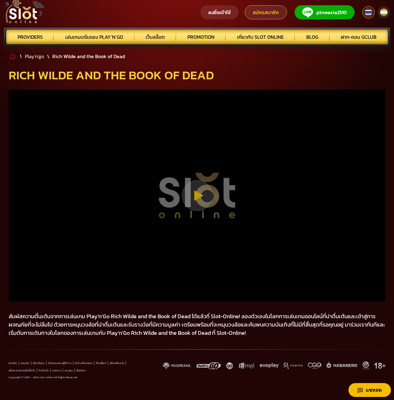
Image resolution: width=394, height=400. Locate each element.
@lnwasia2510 (331, 12)
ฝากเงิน (13, 363)
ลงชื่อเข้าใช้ (219, 12)
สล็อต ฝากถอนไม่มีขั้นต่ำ (22, 370)
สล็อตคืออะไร (117, 363)
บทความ (56, 370)
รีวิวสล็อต (101, 363)
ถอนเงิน (25, 363)
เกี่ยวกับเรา (39, 363)
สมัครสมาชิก (266, 12)
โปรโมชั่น (44, 370)
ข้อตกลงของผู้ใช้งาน (59, 363)
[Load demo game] (197, 195)
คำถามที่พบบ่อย (83, 363)
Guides (69, 370)
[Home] (24, 12)
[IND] (384, 12)
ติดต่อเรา (81, 370)
